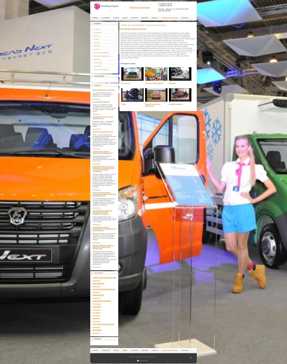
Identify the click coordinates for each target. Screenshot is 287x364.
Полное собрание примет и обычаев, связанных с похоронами (103, 247)
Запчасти (97, 42)
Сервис (96, 39)
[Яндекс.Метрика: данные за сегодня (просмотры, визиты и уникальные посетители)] (142, 361)
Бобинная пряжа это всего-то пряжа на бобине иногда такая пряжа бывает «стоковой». (104, 169)
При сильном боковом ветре (104, 289)
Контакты (97, 59)
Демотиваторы (98, 283)
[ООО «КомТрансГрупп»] (106, 8)
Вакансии (97, 46)
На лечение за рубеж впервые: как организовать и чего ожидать (104, 229)
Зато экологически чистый (103, 324)
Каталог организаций (101, 69)
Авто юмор (97, 66)
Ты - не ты (96, 312)
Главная (97, 29)
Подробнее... (97, 99)
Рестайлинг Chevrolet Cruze (133, 29)
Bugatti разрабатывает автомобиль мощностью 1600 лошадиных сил (104, 194)
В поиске (96, 318)
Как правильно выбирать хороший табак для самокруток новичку (102, 212)
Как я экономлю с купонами (103, 90)
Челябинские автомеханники (104, 278)
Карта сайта (98, 63)
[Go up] (191, 358)
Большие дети (98, 295)
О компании (98, 32)
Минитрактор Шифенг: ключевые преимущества (103, 152)
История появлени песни (103, 132)
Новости (97, 49)
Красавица (97, 307)
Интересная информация (102, 56)
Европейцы (97, 330)
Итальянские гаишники (102, 301)
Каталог (96, 36)
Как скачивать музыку (101, 102)
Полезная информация (101, 52)
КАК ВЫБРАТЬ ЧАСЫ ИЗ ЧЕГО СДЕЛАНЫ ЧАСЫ (103, 117)
